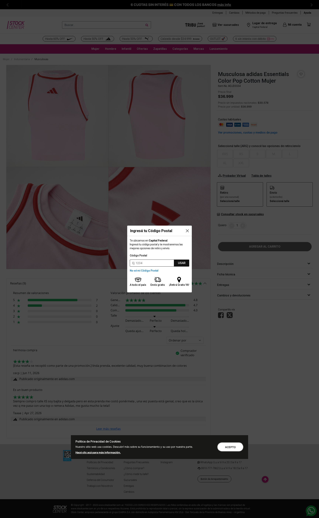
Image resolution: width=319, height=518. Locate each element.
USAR (182, 263)
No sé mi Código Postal (144, 270)
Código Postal (138, 255)
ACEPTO (230, 447)
